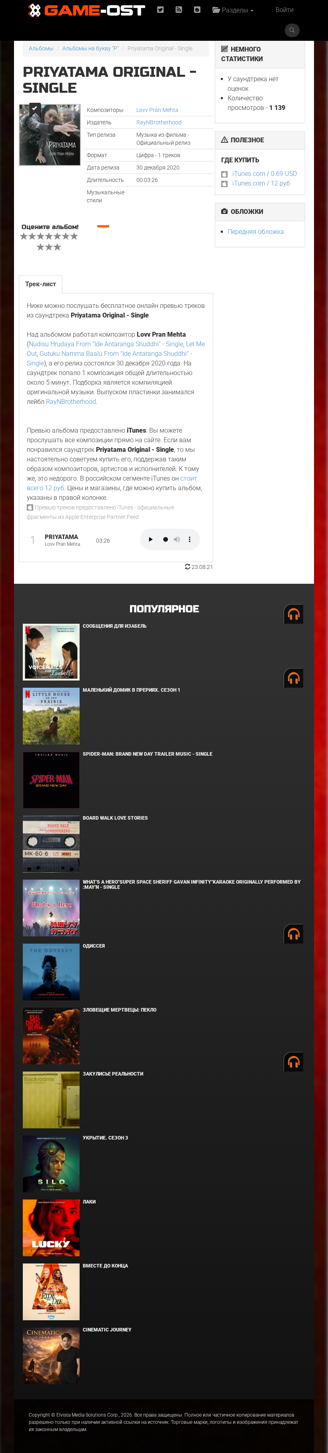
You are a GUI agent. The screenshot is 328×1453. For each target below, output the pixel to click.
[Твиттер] (160, 10)
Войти (285, 10)
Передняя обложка (256, 232)
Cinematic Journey (107, 1330)
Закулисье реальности (113, 1074)
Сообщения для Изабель (114, 626)
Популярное (164, 609)
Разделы (234, 10)
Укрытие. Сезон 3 (105, 1138)
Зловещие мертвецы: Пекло (119, 1010)
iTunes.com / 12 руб (261, 183)
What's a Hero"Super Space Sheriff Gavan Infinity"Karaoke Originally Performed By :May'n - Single (192, 884)
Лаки (89, 1202)
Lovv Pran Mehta (157, 110)
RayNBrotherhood (159, 122)
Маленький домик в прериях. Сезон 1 (131, 690)
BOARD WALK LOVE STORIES (115, 818)
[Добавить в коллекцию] (34, 110)
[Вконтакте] (197, 10)
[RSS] (179, 10)
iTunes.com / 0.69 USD (264, 174)
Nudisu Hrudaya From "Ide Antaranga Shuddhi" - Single (106, 344)
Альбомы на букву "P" (90, 48)
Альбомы (41, 48)
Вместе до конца (105, 1266)
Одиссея (94, 946)
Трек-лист (40, 284)
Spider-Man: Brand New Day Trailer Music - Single (147, 754)
